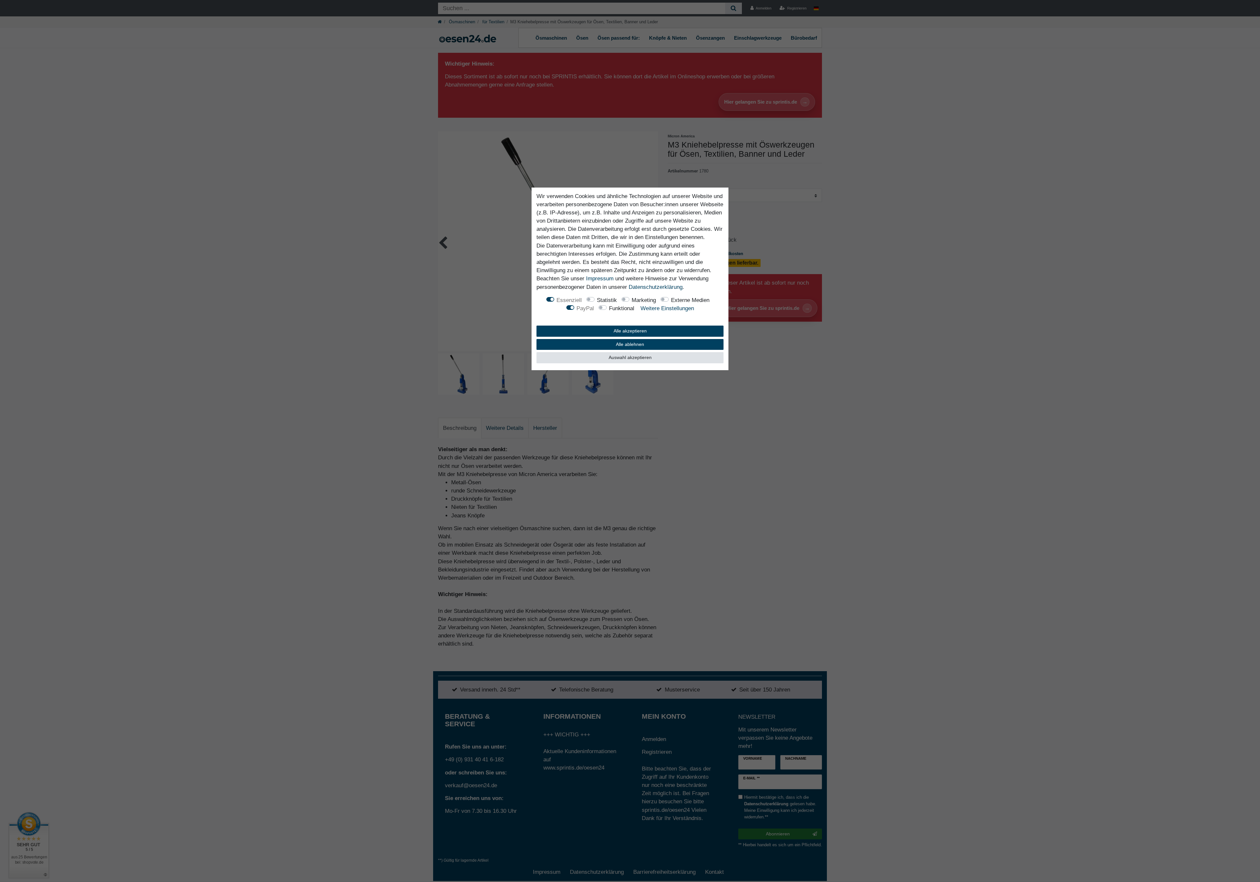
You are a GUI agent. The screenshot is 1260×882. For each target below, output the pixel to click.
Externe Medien (690, 300)
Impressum (600, 278)
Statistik (607, 300)
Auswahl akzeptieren (630, 357)
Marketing (644, 300)
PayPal (585, 308)
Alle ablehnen (630, 344)
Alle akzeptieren (630, 330)
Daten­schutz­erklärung (655, 287)
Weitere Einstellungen (667, 308)
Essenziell (569, 300)
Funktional (621, 308)
